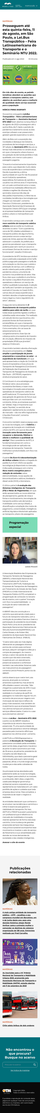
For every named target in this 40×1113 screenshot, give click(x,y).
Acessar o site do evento (14, 842)
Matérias (7, 21)
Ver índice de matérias (20, 1070)
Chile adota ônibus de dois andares (18, 1025)
